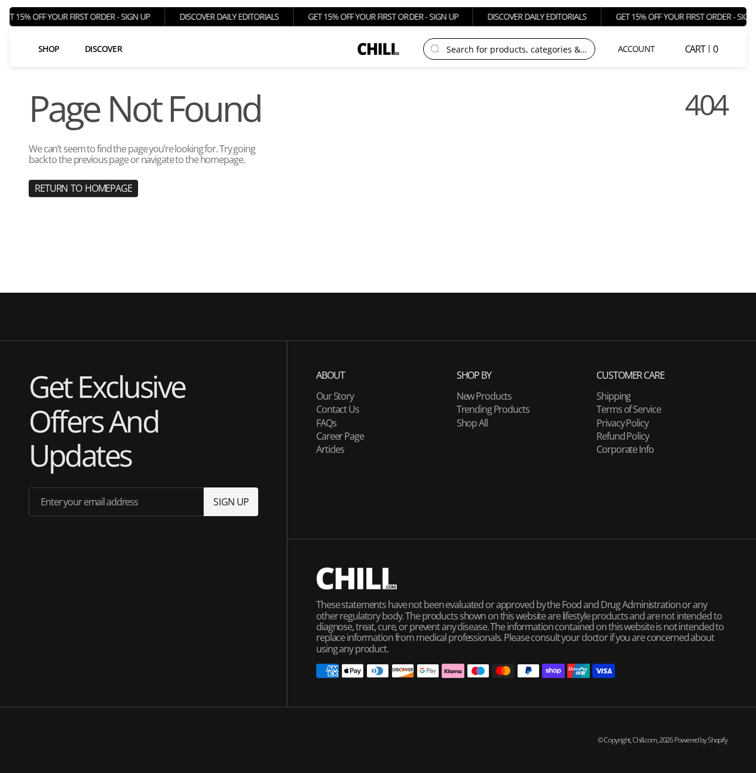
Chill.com (644, 740)
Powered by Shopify (700, 740)
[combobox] (516, 49)
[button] (637, 49)
